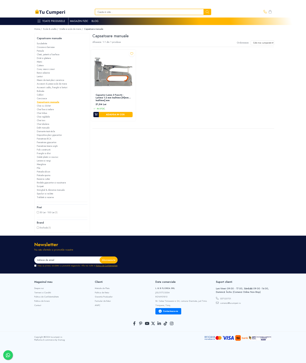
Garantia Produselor (104, 296)
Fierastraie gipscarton (46, 142)
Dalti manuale (43, 127)
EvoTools (44, 227)
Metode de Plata (102, 288)
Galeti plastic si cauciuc (47, 157)
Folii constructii (44, 149)
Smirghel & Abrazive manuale (51, 190)
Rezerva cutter (43, 179)
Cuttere (40, 65)
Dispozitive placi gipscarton (49, 135)
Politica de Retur (102, 292)
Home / (38, 29)
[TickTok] (165, 324)
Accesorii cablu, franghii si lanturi (52, 87)
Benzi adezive (43, 72)
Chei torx (41, 120)
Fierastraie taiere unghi (47, 146)
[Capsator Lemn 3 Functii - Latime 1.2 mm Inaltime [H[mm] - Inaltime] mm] (113, 72)
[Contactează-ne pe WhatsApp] (8, 355)
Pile (38, 168)
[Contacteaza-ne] (265, 12)
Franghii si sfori (44, 153)
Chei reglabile (43, 116)
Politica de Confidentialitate (106, 265)
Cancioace (42, 98)
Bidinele (40, 91)
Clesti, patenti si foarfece (48, 54)
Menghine (41, 164)
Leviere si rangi (44, 160)
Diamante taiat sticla (46, 131)
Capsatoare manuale (48, 102)
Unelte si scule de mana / (71, 29)
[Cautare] (207, 12)
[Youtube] (147, 324)
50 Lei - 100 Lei (47, 212)
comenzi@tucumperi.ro (230, 303)
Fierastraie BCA (44, 138)
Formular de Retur (103, 301)
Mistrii (39, 61)
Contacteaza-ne (170, 311)
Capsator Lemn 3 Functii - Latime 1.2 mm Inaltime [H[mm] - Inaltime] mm (113, 98)
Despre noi (39, 288)
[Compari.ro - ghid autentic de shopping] (153, 355)
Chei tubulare (43, 124)
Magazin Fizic (79, 21)
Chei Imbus (42, 113)
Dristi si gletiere (44, 58)
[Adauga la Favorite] (132, 53)
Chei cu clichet (44, 105)
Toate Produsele (53, 21)
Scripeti (40, 186)
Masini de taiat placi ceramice (50, 80)
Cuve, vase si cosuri (46, 69)
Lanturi (40, 76)
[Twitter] (153, 324)
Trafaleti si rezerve (45, 197)
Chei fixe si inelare (45, 109)
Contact (37, 305)
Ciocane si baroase (46, 47)
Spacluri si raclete (45, 193)
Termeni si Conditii (42, 292)
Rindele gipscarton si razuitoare (51, 182)
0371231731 (225, 298)
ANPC (97, 305)
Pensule (40, 50)
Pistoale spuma (43, 175)
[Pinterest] (140, 324)
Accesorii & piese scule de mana (52, 83)
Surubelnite (42, 43)
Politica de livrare (42, 301)
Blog (94, 21)
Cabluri (40, 94)
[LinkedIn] (159, 324)
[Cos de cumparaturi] (270, 12)
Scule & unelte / (51, 29)
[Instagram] (172, 324)
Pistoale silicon (43, 171)
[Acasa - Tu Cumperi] (50, 12)
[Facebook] (134, 324)
